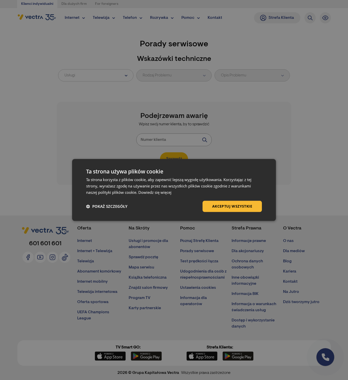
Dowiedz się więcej (154, 192)
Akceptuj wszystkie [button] (232, 206)
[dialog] (174, 190)
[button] (106, 206)
